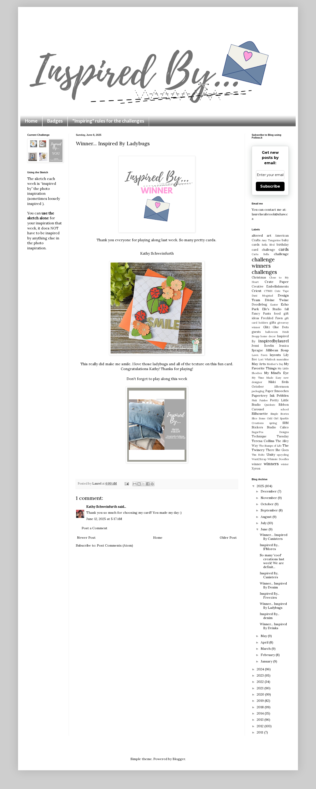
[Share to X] (143, 484)
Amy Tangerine (271, 240)
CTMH (268, 291)
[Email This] (134, 484)
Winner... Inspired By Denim (273, 585)
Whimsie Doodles (278, 459)
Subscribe (270, 186)
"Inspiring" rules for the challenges (108, 121)
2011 (260, 732)
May (264, 636)
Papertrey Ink (263, 395)
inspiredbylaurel (273, 340)
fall (287, 309)
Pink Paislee (260, 400)
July (264, 523)
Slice (254, 418)
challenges (264, 272)
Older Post (228, 537)
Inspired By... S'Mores (269, 547)
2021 (260, 688)
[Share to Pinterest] (152, 484)
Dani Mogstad (262, 295)
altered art (261, 235)
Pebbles (283, 395)
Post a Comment (94, 528)
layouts (275, 355)
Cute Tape (282, 291)
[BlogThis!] (139, 484)
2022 (261, 682)
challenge (281, 254)
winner (257, 464)
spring (273, 423)
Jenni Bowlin (263, 345)
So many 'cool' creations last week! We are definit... (272, 561)
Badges (55, 121)
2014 (261, 713)
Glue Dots (281, 327)
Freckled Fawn (271, 318)
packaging (258, 391)
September (270, 510)
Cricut (256, 291)
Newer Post (86, 537)
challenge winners (263, 262)
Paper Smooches (277, 391)
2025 (261, 486)
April (265, 642)
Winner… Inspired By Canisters (273, 537)
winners (271, 463)
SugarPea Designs (270, 432)
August (267, 517)
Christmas (259, 277)
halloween (271, 332)
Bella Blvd (268, 244)
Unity (270, 454)
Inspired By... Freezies (269, 595)
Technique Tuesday (270, 436)
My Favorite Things (270, 366)
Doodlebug (259, 304)
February (268, 655)
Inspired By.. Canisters (269, 575)
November (269, 498)
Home (31, 121)
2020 (261, 694)
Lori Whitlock (266, 359)
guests (256, 332)
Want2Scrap (259, 459)
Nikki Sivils (278, 382)
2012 (260, 726)
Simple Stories (279, 413)
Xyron (256, 468)
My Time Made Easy (266, 377)
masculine (283, 359)
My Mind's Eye (276, 373)
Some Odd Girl (269, 418)
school (285, 409)
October (268, 504)
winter (285, 464)
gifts (273, 322)
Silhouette (260, 414)
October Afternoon (270, 386)
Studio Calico (278, 427)
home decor (268, 336)
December (269, 491)
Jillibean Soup (277, 350)
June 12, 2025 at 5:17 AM (104, 519)
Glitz (266, 327)
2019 (261, 701)
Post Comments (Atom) (115, 545)
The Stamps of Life (270, 445)
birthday (283, 244)
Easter (274, 304)
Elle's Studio (271, 309)
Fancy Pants (261, 313)
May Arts (259, 364)
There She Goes (277, 450)
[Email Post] (126, 483)
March (266, 649)
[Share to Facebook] (148, 484)
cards (284, 249)
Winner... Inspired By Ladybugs (273, 606)
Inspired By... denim (269, 616)
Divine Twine (277, 300)
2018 (261, 707)
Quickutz (269, 404)
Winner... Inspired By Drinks (273, 626)
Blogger (179, 759)
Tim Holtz (258, 454)
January (267, 661)
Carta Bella (260, 254)
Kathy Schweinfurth (157, 253)
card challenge (263, 249)
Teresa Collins (263, 441)
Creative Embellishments (270, 286)
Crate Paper (277, 282)
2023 (261, 675)
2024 (261, 669)
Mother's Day (275, 364)
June (265, 529)
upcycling (283, 454)
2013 (260, 720)
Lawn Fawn (259, 355)
